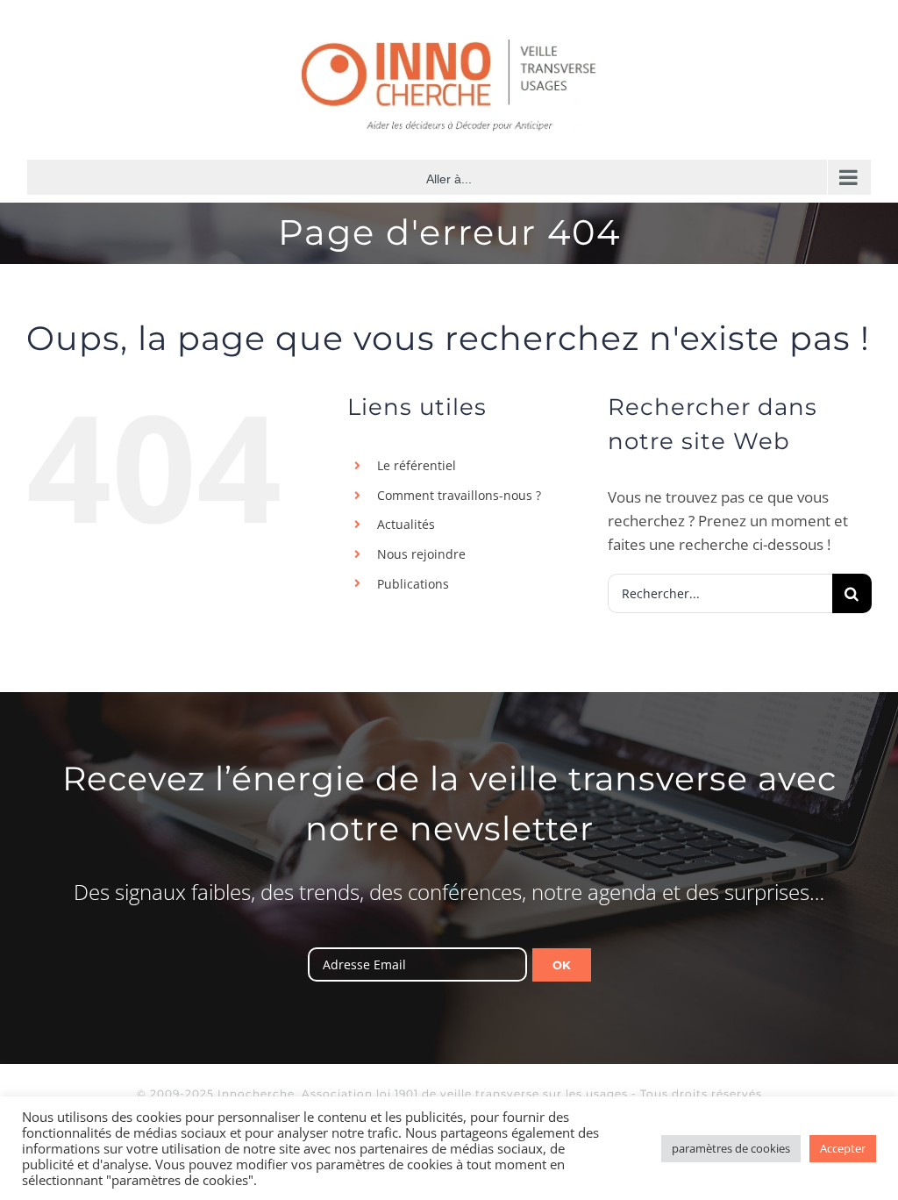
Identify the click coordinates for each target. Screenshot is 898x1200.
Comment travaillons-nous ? (459, 495)
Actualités (406, 524)
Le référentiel (416, 465)
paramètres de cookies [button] (731, 1148)
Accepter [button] (843, 1148)
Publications (413, 583)
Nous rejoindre (421, 554)
